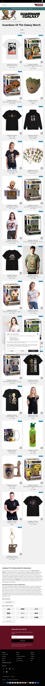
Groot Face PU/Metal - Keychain (12, 557)
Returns (3, 660)
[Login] (39, 1)
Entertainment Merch (8, 21)
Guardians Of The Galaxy (12, 64)
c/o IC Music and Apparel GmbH (12, 679)
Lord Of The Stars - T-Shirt (33, 522)
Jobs (32, 660)
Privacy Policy (19, 658)
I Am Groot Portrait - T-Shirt (33, 381)
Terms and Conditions (20, 656)
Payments (4, 656)
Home (3, 21)
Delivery (3, 658)
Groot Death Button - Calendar (12, 206)
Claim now (30, 8)
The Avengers (28, 572)
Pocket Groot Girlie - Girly (33, 416)
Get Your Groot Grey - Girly (33, 311)
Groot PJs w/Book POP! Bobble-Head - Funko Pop (33, 241)
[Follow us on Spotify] (6, 671)
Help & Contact (5, 654)
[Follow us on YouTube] (9, 668)
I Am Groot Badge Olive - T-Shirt (33, 276)
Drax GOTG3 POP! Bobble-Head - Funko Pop (12, 381)
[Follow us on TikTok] (12, 668)
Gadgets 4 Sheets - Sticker (33, 171)
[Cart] (41, 1)
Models (32, 658)
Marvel (17, 579)
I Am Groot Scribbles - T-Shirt (12, 416)
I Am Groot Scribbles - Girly (12, 171)
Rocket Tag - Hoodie (33, 136)
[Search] (10, 5)
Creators (32, 656)
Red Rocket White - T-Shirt (12, 65)
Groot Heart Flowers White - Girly (12, 241)
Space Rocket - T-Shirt (12, 276)
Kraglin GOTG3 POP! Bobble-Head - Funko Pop (12, 311)
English (12, 676)
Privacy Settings (19, 660)
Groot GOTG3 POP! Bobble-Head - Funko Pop (33, 206)
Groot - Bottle (33, 451)
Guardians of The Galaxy (12, 205)
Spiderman (33, 572)
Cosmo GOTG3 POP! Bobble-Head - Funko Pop (12, 102)
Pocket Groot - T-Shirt (12, 522)
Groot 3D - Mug (33, 101)
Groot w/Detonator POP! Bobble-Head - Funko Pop (33, 66)
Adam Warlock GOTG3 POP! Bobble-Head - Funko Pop (33, 487)
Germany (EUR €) (6, 676)
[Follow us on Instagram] (6, 668)
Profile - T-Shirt (12, 136)
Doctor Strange (39, 572)
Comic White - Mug (12, 451)
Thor (3, 573)
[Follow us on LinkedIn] (3, 671)
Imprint (17, 654)
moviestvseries (9, 602)
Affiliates (32, 654)
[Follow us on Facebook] (3, 668)
